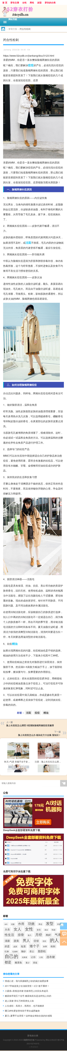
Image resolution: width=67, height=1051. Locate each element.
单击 (40, 924)
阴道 (35, 962)
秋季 (45, 946)
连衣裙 (50, 957)
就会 (46, 930)
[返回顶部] (63, 941)
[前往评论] (63, 933)
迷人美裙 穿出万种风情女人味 (19, 1000)
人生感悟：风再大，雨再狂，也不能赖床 (24, 1005)
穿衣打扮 (12, 28)
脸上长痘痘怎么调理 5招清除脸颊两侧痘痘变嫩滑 (30, 725)
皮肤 (15, 946)
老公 (31, 951)
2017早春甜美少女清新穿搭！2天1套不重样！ (27, 985)
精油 (15, 644)
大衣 (7, 929)
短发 (23, 946)
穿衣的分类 (50, 2)
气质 (58, 934)
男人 (26, 940)
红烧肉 (15, 951)
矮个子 (34, 946)
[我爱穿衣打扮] (33, 11)
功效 (31, 923)
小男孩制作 (33, 1046)
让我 (41, 957)
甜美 (16, 941)
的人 (54, 940)
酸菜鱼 (18, 962)
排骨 (21, 934)
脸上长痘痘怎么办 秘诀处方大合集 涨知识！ (39, 734)
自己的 (11, 956)
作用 (21, 923)
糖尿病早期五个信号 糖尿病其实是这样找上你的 (28, 995)
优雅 (12, 924)
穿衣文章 (14, 2)
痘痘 (31, 65)
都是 (8, 962)
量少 (27, 962)
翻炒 (23, 951)
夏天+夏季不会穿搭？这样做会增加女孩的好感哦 (28, 1015)
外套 (59, 924)
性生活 (9, 934)
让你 (33, 957)
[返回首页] (63, 926)
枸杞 (48, 935)
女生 (39, 929)
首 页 (4, 2)
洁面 (28, 243)
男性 (32, 2)
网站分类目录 (51, 1039)
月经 (38, 934)
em (6, 924)
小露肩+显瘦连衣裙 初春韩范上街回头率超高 (26, 990)
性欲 (53, 929)
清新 (7, 941)
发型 (39, 2)
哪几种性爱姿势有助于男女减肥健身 (22, 1010)
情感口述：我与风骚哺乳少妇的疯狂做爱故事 (26, 980)
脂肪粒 (42, 951)
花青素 (24, 957)
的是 (7, 946)
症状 (36, 941)
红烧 (7, 951)
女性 (24, 2)
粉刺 (53, 946)
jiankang (7, 49)
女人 (17, 929)
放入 (29, 935)
